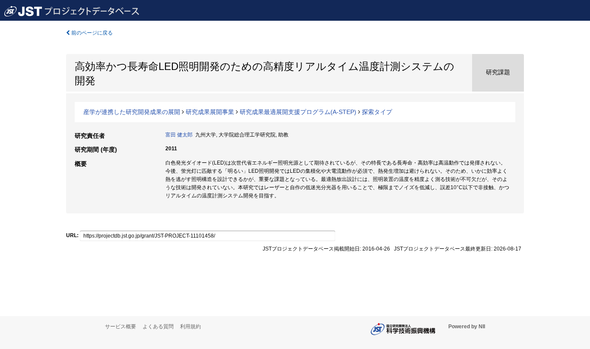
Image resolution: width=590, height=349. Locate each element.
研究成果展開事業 (210, 111)
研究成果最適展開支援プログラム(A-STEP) (298, 111)
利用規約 (190, 327)
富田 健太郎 (179, 135)
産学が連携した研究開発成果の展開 (131, 111)
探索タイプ (377, 111)
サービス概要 (120, 327)
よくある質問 (158, 327)
